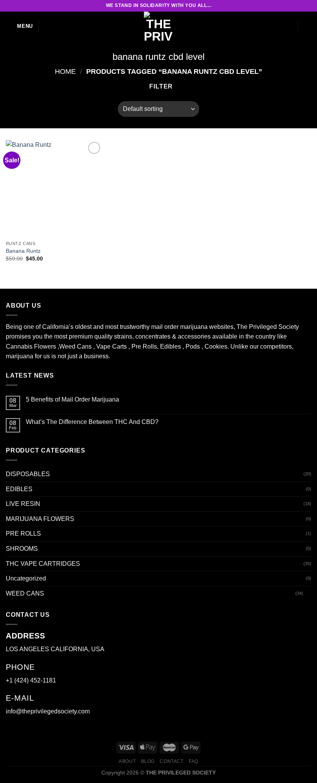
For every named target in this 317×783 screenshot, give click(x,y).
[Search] (47, 26)
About (127, 761)
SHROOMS (22, 548)
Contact (171, 761)
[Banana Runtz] (54, 188)
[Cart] (307, 26)
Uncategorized (26, 578)
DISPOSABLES (28, 474)
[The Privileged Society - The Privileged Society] (158, 26)
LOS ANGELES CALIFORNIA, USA (55, 649)
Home (65, 71)
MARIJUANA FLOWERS (40, 519)
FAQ (193, 761)
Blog (148, 761)
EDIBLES (19, 489)
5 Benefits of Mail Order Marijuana (72, 399)
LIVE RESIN (23, 503)
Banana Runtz (23, 251)
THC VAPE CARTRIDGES (43, 563)
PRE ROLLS (23, 533)
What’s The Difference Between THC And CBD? (92, 422)
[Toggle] (308, 593)
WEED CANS (25, 593)
